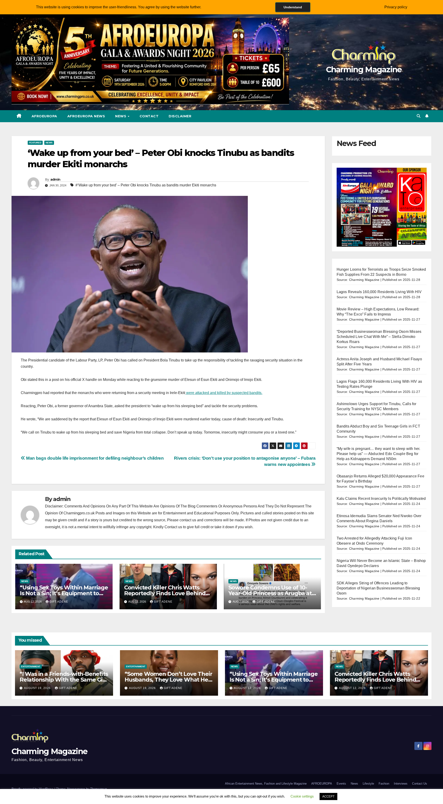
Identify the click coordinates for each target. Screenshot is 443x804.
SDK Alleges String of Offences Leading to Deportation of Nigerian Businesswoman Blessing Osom (378, 588)
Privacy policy (395, 7)
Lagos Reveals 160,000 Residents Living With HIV (379, 292)
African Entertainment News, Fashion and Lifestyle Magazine (266, 783)
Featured (35, 142)
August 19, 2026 (38, 688)
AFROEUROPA (44, 116)
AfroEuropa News (86, 116)
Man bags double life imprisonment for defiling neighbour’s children (94, 458)
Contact (149, 116)
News (121, 116)
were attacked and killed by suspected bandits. (223, 393)
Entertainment (30, 666)
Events (341, 783)
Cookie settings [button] (302, 796)
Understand (293, 7)
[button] (418, 116)
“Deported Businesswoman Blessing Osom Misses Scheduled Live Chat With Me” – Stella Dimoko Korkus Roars (379, 337)
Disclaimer (180, 116)
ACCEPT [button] (328, 796)
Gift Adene (59, 601)
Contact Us (419, 783)
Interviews (400, 783)
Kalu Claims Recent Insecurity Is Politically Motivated (381, 499)
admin (55, 179)
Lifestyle (368, 783)
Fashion (384, 783)
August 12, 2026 (248, 688)
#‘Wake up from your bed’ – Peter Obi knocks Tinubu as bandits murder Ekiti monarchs (145, 185)
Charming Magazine (364, 69)
